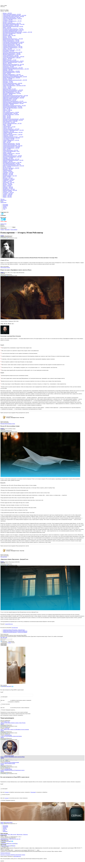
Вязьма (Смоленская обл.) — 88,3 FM (11, 39)
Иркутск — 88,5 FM (7, 63)
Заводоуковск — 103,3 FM (8, 182)
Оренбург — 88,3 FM (7, 110)
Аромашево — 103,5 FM (8, 172)
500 (1, 637)
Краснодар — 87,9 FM (7, 81)
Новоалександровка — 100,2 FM (10, 190)
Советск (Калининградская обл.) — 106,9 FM (12, 134)
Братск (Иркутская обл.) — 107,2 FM (11, 25)
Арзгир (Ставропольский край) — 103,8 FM (12, 18)
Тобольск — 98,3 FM (7, 191)
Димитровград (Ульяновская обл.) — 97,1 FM (12, 47)
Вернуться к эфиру (4, 9)
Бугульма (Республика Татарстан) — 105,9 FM (13, 28)
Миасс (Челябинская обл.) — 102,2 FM (11, 92)
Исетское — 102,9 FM (7, 184)
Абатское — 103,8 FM (7, 171)
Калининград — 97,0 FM (8, 66)
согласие (7, 707)
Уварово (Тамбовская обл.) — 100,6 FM (11, 153)
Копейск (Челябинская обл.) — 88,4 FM (11, 77)
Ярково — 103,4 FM (7, 196)
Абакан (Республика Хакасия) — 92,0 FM (12, 14)
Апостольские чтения (5, 267)
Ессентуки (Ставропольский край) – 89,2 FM (12, 52)
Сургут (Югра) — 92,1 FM (8, 139)
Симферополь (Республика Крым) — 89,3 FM (12, 132)
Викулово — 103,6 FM (8, 178)
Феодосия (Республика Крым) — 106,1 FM (12, 156)
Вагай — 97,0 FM (6, 176)
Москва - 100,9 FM (4, 11)
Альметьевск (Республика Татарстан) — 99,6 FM (13, 16)
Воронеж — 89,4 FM (7, 37)
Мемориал (5, 831)
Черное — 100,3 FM (7, 195)
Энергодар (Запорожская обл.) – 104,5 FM (12, 164)
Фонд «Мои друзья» (12, 834)
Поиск (14, 227)
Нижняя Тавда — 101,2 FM (9, 189)
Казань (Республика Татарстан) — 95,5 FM (12, 65)
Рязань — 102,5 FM (7, 124)
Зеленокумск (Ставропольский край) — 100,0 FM (13, 56)
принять (2, 860)
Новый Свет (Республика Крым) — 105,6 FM (12, 107)
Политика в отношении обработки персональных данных (12, 854)
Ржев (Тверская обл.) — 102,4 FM (10, 121)
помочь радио (3, 200)
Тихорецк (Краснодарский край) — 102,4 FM (12, 145)
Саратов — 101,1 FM (7, 127)
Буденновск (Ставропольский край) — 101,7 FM (13, 29)
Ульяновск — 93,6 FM (7, 154)
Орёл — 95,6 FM (6, 111)
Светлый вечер (3, 556)
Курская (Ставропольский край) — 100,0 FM (12, 83)
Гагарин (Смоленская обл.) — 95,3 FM (11, 41)
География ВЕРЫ (8, 769)
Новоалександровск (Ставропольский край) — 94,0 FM (15, 102)
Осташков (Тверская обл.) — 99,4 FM (11, 114)
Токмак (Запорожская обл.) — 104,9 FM (11, 146)
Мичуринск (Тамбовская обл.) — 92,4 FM (12, 93)
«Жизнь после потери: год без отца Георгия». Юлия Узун (15, 631)
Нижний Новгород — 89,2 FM (9, 100)
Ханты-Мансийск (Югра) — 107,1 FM (11, 159)
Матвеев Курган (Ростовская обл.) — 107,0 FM (13, 90)
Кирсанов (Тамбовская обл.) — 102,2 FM (11, 74)
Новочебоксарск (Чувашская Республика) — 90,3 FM (14, 105)
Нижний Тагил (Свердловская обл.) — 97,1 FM (13, 101)
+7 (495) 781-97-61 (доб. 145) (14, 838)
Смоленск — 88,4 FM (7, 133)
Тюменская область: (7, 170)
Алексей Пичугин (9, 624)
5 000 (6, 637)
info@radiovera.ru (4, 838)
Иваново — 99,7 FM (7, 58)
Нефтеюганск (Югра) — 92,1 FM (10, 98)
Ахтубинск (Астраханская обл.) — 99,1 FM (12, 20)
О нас (4, 208)
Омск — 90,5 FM (6, 108)
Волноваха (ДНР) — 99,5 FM (9, 35)
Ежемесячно (4, 641)
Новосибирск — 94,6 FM (8, 104)
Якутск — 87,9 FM (7, 166)
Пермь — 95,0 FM (7, 116)
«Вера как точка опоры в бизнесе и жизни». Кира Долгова (12, 722)
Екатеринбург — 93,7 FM (8, 51)
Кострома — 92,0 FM (7, 78)
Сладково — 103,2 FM (7, 193)
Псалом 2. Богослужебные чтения (7, 763)
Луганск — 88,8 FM (7, 87)
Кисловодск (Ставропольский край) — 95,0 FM (13, 75)
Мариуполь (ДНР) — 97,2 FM (9, 88)
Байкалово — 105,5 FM (8, 173)
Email (1, 692)
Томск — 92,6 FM (7, 149)
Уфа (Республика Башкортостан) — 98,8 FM (12, 155)
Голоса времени (14, 229)
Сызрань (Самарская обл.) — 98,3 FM (11, 140)
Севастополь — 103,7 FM (8, 131)
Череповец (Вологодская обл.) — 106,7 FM (12, 162)
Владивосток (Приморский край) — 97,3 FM (12, 31)
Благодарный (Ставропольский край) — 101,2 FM (13, 24)
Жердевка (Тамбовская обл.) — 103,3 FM (11, 54)
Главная (2, 229)
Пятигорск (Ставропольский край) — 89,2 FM (13, 120)
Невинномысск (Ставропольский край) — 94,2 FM (14, 96)
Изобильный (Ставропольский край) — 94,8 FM (13, 61)
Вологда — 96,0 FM (7, 36)
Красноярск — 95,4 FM (8, 82)
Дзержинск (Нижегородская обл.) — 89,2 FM (12, 46)
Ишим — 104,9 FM (7, 185)
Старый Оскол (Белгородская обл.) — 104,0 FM (13, 136)
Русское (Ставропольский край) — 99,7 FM (12, 123)
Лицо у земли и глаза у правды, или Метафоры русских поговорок (14, 729)
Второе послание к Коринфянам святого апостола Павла (12, 756)
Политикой (4, 701)
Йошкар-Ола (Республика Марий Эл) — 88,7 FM (13, 64)
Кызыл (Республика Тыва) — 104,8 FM (11, 84)
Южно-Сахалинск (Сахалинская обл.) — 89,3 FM (13, 165)
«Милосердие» (19, 834)
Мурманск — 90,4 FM (7, 94)
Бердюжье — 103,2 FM (8, 174)
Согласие (7, 700)
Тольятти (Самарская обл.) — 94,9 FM (11, 147)
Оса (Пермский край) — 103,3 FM (10, 113)
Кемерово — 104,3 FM (8, 69)
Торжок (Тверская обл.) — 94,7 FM (10, 150)
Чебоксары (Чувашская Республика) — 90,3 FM (13, 160)
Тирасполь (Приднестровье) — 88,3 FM (11, 144)
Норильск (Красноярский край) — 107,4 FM (12, 106)
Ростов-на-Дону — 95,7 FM (9, 122)
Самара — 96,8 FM (7, 125)
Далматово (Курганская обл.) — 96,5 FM (11, 45)
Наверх (2, 822)
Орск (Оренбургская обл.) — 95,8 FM (11, 112)
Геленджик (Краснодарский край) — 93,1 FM (12, 43)
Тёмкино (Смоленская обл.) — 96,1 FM (11, 143)
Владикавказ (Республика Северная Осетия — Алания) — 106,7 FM (17, 32)
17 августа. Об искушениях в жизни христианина (11, 736)
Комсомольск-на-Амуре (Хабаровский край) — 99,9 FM (15, 76)
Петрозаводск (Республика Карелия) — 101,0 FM (13, 119)
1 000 (3, 637)
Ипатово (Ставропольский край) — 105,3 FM (12, 62)
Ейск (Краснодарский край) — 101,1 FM (11, 49)
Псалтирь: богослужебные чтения (7, 423)
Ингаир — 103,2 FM (7, 183)
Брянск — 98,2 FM (7, 27)
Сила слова (6, 728)
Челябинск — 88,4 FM (7, 161)
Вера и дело (7, 721)
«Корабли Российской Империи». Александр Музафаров (15, 632)
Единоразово (11, 641)
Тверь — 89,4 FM (6, 142)
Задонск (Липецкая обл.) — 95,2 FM (10, 55)
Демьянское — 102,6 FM (8, 180)
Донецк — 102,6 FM (7, 48)
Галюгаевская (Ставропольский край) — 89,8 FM (13, 42)
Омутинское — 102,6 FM (8, 192)
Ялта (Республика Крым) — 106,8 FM (11, 168)
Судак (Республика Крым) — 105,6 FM (11, 137)
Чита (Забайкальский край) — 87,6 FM (11, 163)
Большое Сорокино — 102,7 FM (10, 175)
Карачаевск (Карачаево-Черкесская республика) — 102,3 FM (16, 68)
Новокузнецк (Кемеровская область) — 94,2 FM (13, 103)
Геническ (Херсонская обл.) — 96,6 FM (11, 44)
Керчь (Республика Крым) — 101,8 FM (11, 71)
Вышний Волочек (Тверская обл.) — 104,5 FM (13, 38)
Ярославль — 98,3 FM (7, 169)
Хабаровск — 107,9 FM (8, 157)
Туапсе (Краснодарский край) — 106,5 (11, 151)
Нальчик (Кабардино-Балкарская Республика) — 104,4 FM (15, 95)
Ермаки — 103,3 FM (7, 181)
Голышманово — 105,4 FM (8, 179)
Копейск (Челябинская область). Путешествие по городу (12, 770)
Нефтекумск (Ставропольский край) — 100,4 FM (13, 97)
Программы (5, 204)
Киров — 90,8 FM (7, 73)
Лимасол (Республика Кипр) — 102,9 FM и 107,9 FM (14, 85)
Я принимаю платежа (8, 642)
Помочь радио (3, 643)
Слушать (2, 721)
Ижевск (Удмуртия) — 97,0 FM (9, 59)
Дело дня (2, 199)
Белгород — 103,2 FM (7, 22)
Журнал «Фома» (3, 834)
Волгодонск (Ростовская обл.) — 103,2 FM (12, 33)
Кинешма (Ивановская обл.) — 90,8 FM (11, 72)
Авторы (4, 206)
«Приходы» (25, 834)
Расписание (5, 205)
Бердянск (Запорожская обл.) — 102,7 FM (12, 23)
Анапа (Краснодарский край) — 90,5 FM (11, 17)
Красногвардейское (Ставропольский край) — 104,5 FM (15, 80)
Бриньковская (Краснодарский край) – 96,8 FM (13, 26)
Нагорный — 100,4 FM (8, 188)
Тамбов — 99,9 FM (7, 141)
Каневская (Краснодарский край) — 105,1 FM (13, 67)
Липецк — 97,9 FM (7, 86)
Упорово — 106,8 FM (7, 194)
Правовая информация (5, 852)
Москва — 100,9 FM (7, 13)
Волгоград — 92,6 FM (7, 34)
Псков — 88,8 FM (7, 117)
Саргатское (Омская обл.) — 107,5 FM (11, 129)
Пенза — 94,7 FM (6, 115)
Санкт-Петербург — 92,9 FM (9, 126)
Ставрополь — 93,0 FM (8, 135)
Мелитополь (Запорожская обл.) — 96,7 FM (12, 91)
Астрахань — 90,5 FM (7, 19)
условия (9, 642)
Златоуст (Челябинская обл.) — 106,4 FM (11, 57)
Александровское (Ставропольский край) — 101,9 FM (14, 15)
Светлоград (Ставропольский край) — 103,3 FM (13, 130)
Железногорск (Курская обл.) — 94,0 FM (11, 53)
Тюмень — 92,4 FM (7, 152)
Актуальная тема (8, 735)
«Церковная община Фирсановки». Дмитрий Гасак (14, 629)
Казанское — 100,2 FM (8, 186)
